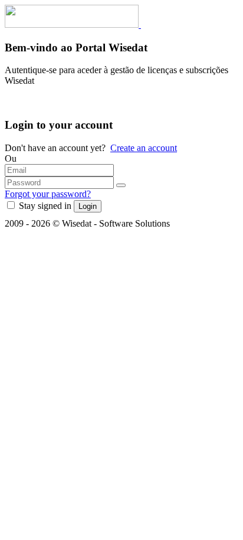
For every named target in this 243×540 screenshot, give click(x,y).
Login (87, 206)
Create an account (143, 148)
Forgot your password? (48, 194)
